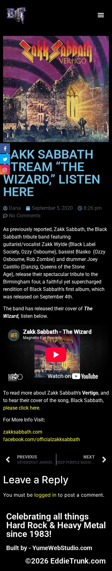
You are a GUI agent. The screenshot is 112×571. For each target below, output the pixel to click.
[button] (101, 15)
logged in (45, 495)
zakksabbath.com (22, 432)
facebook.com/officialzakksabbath (41, 439)
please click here (21, 408)
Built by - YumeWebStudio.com (49, 548)
